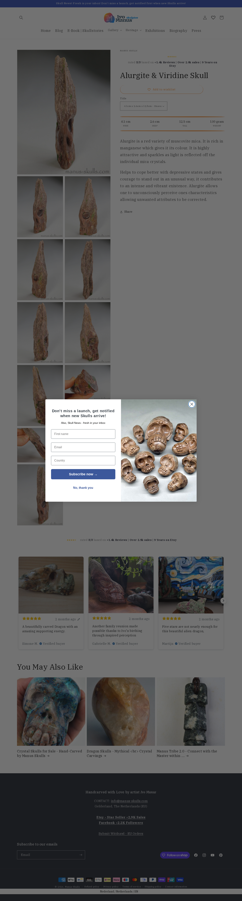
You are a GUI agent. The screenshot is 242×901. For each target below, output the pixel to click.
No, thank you (83, 487)
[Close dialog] (191, 404)
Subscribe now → (83, 474)
